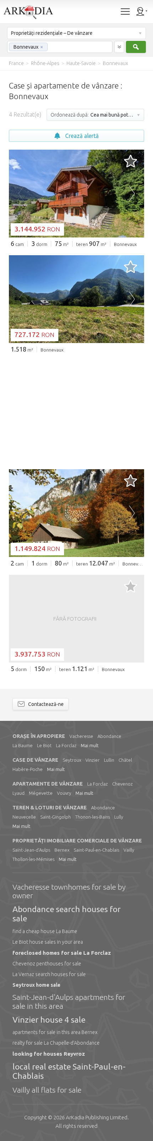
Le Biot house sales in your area (47, 942)
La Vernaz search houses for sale (49, 974)
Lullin (109, 759)
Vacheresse (81, 736)
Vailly (128, 849)
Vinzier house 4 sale (48, 1019)
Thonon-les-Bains (92, 816)
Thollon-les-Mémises (33, 859)
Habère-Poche (27, 769)
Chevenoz (122, 783)
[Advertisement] (76, 410)
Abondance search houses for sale (66, 914)
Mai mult (90, 745)
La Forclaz (66, 745)
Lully (118, 816)
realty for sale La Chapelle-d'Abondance (56, 1043)
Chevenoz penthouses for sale (46, 963)
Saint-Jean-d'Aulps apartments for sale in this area (68, 1001)
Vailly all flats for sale (46, 1090)
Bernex (61, 849)
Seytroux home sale (36, 985)
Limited (96, 1117)
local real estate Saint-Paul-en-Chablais (69, 1071)
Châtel (125, 759)
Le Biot (44, 745)
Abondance (109, 736)
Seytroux (72, 759)
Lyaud (18, 793)
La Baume (22, 745)
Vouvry (64, 793)
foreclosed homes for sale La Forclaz (61, 953)
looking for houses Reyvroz (48, 1054)
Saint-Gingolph (55, 816)
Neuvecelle (24, 816)
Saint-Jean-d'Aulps (31, 849)
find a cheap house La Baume (44, 931)
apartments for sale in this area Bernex (54, 1032)
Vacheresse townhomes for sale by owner (69, 891)
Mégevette (41, 793)
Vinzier (92, 759)
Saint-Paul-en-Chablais (96, 849)
